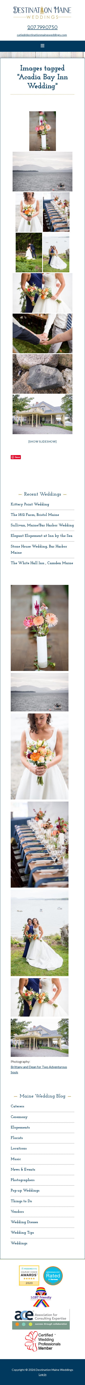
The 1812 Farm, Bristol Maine (35, 515)
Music (16, 1159)
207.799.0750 (42, 27)
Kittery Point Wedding (30, 504)
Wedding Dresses (24, 1222)
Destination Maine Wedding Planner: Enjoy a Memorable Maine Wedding (42, 12)
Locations (19, 1148)
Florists (17, 1138)
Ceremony (19, 1117)
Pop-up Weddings (25, 1191)
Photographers (22, 1180)
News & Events (23, 1170)
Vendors (17, 1212)
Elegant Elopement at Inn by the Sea (41, 536)
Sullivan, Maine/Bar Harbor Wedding (42, 525)
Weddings (19, 1243)
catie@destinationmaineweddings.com (42, 35)
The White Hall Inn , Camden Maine (42, 563)
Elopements (20, 1128)
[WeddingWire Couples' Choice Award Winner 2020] (29, 1284)
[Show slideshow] (42, 441)
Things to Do (21, 1201)
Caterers (17, 1106)
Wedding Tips (22, 1233)
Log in (42, 1374)
